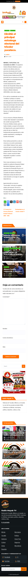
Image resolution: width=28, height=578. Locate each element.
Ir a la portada (5, 522)
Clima (3, 545)
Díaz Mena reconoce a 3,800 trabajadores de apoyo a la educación (14, 435)
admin (7, 54)
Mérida (3, 532)
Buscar (24, 569)
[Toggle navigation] (13, 22)
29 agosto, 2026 (9, 455)
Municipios (7, 483)
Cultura (3, 542)
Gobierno (7, 430)
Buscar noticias (5, 565)
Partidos (6, 233)
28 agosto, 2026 (9, 490)
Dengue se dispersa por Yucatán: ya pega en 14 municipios (13, 470)
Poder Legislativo (15, 248)
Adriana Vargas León (11, 241)
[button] (22, 22)
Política (7, 30)
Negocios (17, 542)
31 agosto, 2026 (9, 437)
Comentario (6, 296)
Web (4, 347)
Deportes (4, 549)
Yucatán (13, 30)
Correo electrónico (8, 337)
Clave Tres (18, 539)
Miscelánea (18, 545)
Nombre (5, 328)
